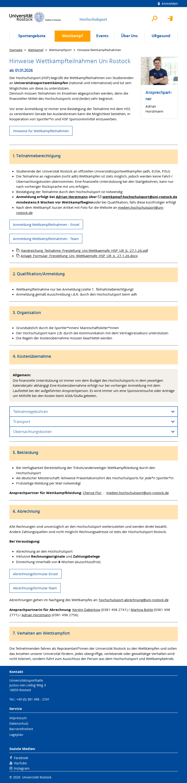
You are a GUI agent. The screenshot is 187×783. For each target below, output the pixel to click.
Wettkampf (72, 36)
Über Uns (129, 36)
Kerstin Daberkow (86, 609)
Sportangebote (32, 36)
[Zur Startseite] (35, 17)
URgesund (161, 36)
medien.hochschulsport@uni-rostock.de (137, 492)
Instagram (21, 768)
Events (102, 36)
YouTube (20, 763)
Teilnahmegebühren (30, 411)
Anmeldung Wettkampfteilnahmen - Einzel (46, 224)
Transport (21, 421)
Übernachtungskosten (32, 431)
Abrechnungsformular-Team (35, 588)
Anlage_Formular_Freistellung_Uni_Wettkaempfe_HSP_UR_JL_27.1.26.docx (79, 255)
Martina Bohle (142, 609)
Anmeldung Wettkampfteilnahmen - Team (46, 238)
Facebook (21, 758)
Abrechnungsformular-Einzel (35, 574)
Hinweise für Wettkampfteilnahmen (41, 131)
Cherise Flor (92, 492)
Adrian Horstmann (36, 615)
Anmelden (169, 3)
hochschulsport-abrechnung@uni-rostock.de (134, 600)
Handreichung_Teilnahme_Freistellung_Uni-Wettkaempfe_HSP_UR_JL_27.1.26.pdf (84, 250)
